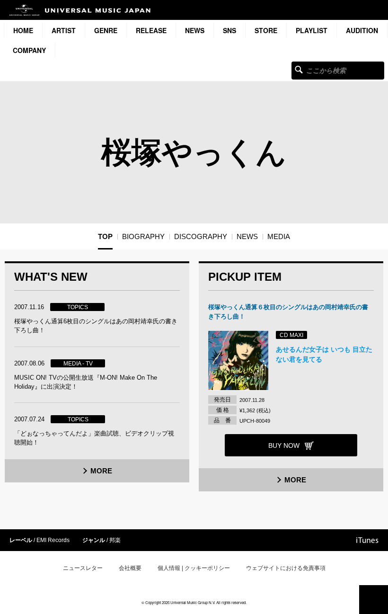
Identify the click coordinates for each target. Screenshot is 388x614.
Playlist (311, 30)
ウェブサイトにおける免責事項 (286, 568)
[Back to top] (373, 599)
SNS (229, 30)
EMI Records (53, 540)
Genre (105, 30)
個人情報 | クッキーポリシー (194, 568)
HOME (23, 30)
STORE (266, 30)
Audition (362, 30)
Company (29, 50)
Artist (64, 30)
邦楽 (115, 540)
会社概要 (130, 568)
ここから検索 (299, 69)
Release (151, 30)
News (194, 30)
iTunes (367, 540)
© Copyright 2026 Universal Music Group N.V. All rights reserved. (194, 602)
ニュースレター (83, 568)
